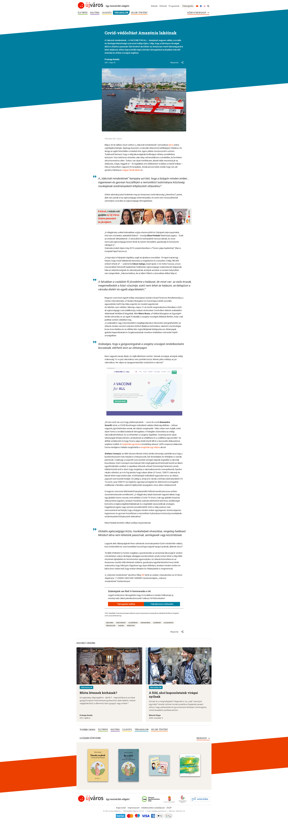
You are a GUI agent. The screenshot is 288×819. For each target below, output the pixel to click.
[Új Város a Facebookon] (201, 6)
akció (171, 145)
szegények (157, 623)
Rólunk (154, 6)
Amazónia (109, 623)
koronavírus (145, 623)
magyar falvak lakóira (131, 170)
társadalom (110, 625)
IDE (142, 575)
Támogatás (187, 6)
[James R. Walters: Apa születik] (128, 765)
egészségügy (121, 623)
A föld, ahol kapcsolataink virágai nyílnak (173, 694)
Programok (174, 6)
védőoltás (131, 625)
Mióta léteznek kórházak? (98, 693)
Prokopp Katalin (112, 59)
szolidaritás (168, 623)
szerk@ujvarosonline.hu (158, 811)
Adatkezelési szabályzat (153, 808)
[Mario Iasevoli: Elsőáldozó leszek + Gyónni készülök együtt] (159, 765)
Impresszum (134, 808)
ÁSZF (169, 808)
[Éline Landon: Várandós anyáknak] (98, 765)
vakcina (121, 625)
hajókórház (133, 623)
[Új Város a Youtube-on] (197, 6)
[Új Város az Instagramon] (204, 6)
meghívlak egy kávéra (131, 444)
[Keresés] (208, 6)
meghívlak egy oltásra (150, 447)
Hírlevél (163, 6)
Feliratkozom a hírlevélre (162, 604)
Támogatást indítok (126, 604)
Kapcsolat (121, 808)
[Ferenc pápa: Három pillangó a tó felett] (190, 765)
